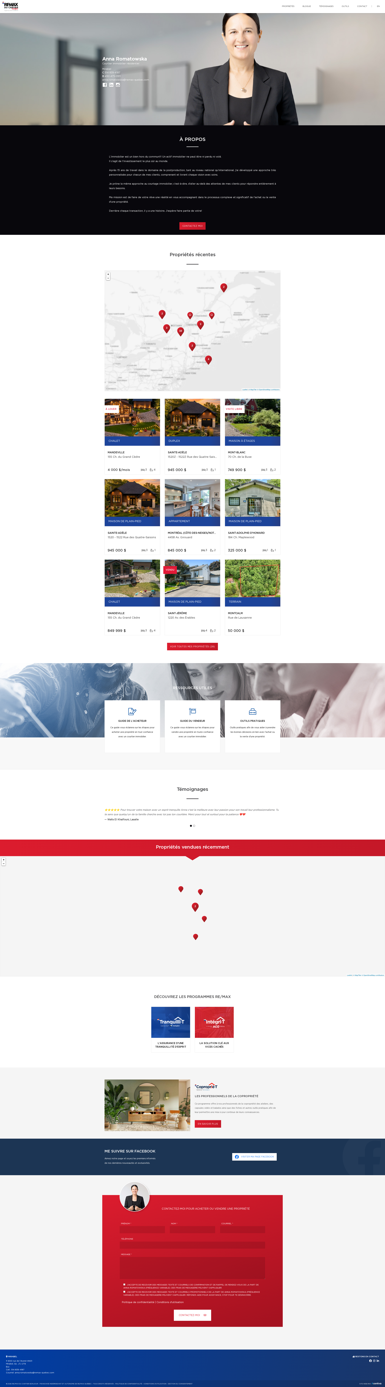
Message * (126, 1255)
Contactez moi (192, 226)
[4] (208, 364)
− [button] (108, 278)
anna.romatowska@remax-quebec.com (125, 80)
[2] (224, 292)
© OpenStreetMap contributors (268, 389)
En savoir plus (208, 1124)
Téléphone (127, 1239)
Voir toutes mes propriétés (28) (192, 647)
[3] (200, 329)
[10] (181, 336)
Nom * (174, 1224)
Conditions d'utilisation (170, 1302)
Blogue (307, 6)
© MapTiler (253, 389)
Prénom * (126, 1224)
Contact (362, 6)
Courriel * (227, 1224)
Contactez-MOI (190, 1315)
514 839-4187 (112, 72)
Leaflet (244, 389)
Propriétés (288, 6)
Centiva (376, 1383)
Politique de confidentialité (138, 1302)
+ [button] (108, 274)
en (378, 6)
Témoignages (326, 6)
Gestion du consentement (180, 1384)
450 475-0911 (113, 76)
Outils (345, 6)
